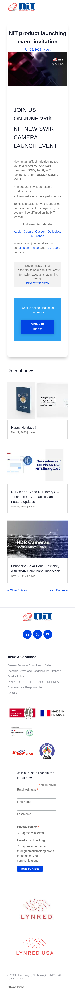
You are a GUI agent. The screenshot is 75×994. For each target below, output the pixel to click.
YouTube (52, 247)
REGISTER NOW (37, 283)
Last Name (24, 814)
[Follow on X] (37, 634)
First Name (24, 801)
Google (28, 231)
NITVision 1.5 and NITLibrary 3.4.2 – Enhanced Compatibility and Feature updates (36, 497)
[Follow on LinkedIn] (27, 634)
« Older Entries (17, 590)
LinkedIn (24, 247)
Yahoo (40, 236)
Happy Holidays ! (23, 427)
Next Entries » (58, 590)
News (47, 49)
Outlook (40, 231)
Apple (17, 231)
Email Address (27, 790)
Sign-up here (37, 327)
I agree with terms (32, 833)
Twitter (35, 247)
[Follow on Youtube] (47, 634)
